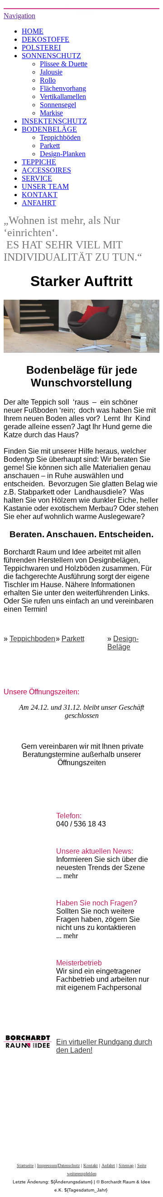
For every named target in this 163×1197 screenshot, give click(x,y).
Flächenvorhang (63, 88)
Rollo (48, 80)
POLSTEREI (41, 47)
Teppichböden (60, 137)
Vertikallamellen (63, 96)
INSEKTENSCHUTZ (54, 121)
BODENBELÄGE (49, 129)
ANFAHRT (39, 203)
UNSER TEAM (45, 186)
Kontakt (90, 1165)
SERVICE (37, 178)
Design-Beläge (123, 643)
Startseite (25, 1165)
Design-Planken (63, 154)
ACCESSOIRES (46, 170)
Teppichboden (32, 639)
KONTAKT (40, 194)
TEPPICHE (39, 162)
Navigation (19, 16)
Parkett (50, 145)
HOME (32, 31)
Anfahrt (108, 1165)
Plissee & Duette (63, 64)
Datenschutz (69, 1165)
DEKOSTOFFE (45, 39)
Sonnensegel (58, 105)
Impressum (47, 1165)
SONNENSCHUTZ (51, 55)
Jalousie (51, 72)
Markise (51, 113)
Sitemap (126, 1165)
